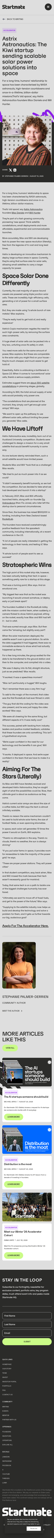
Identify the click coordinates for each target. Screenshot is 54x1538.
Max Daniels (18, 212)
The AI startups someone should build (26, 1096)
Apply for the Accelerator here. (25, 926)
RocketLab (7, 519)
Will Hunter (34, 212)
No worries (33, 1528)
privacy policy (43, 1525)
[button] (48, 6)
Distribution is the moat (18, 1164)
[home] (13, 7)
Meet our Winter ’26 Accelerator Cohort (22, 1233)
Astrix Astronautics (33, 209)
